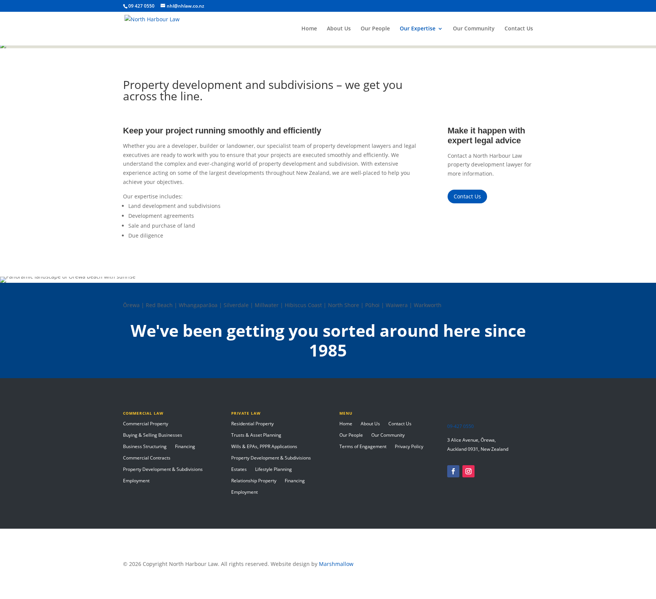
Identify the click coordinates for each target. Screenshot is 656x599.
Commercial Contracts (146, 458)
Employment (136, 481)
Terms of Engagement (362, 447)
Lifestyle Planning (273, 469)
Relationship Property (253, 481)
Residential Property (252, 424)
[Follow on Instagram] (468, 471)
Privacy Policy (409, 447)
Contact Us (519, 29)
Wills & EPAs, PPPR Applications (264, 447)
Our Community (474, 29)
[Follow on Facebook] (453, 471)
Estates (239, 469)
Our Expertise (417, 29)
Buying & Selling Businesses (152, 435)
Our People (375, 29)
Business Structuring (145, 447)
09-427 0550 (460, 426)
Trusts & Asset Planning (256, 435)
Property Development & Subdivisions (163, 469)
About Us (339, 29)
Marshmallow (336, 563)
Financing (185, 447)
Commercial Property (145, 424)
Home (309, 29)
